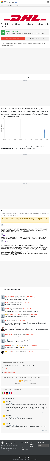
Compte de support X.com (10, 368)
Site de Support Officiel (9, 372)
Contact (23, 452)
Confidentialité (24, 449)
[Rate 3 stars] (25, 381)
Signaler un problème (13, 38)
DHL (12, 5)
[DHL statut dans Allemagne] (7, 393)
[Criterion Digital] (25, 457)
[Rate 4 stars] (27, 381)
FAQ (22, 447)
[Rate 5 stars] (30, 381)
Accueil (2, 5)
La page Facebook (8, 370)
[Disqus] (25, 240)
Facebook (32, 449)
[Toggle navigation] (48, 2)
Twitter (31, 446)
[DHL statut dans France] (10, 393)
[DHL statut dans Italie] (3, 393)
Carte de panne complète (38, 38)
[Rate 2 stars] (22, 381)
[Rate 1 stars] (20, 381)
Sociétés (8, 5)
